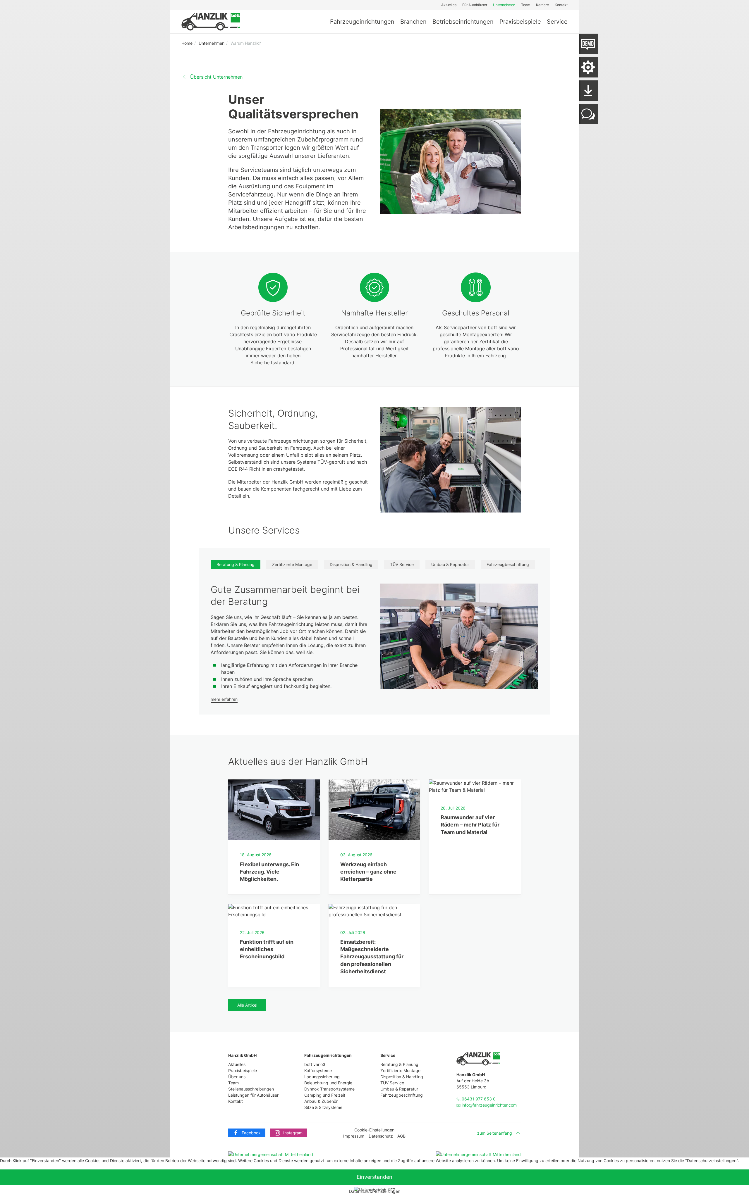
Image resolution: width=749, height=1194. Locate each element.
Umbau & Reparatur (399, 1088)
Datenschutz (381, 1135)
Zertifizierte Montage (400, 1070)
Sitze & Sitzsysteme (323, 1107)
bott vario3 (314, 1064)
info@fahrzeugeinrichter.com (489, 1104)
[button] (587, 67)
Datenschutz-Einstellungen (374, 1190)
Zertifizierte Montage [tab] (292, 564)
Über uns (236, 1076)
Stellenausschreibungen (251, 1088)
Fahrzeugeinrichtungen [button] (362, 21)
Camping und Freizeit (324, 1095)
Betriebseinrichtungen (463, 21)
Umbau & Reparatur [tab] (450, 564)
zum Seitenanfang (494, 1133)
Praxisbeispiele (520, 21)
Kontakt (561, 5)
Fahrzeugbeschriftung (401, 1095)
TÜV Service (392, 1082)
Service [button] (557, 21)
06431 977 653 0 (478, 1098)
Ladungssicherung (322, 1076)
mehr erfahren (224, 699)
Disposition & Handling (401, 1076)
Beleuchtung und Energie (328, 1082)
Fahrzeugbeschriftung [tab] (508, 564)
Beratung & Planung (399, 1064)
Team (525, 5)
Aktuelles (448, 5)
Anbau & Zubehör (321, 1101)
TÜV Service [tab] (402, 564)
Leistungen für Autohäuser (253, 1095)
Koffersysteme (318, 1070)
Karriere (542, 5)
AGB (401, 1135)
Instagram (293, 1132)
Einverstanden (374, 1177)
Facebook (251, 1132)
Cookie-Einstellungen (374, 1129)
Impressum (353, 1135)
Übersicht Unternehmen (216, 77)
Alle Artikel (247, 1005)
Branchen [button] (413, 21)
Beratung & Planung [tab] (236, 564)
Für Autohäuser (474, 5)
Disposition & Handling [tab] (351, 564)
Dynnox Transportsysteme (329, 1088)
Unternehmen (504, 5)
